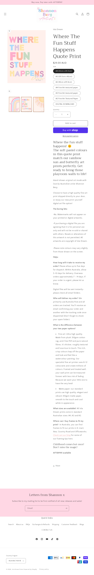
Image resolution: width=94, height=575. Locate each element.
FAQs (28, 524)
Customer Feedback (69, 524)
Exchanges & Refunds (41, 524)
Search (11, 524)
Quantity (56, 109)
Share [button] (58, 466)
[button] (5, 14)
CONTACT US (47, 530)
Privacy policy (44, 569)
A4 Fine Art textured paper (67, 88)
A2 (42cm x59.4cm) (64, 82)
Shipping (55, 524)
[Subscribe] (66, 508)
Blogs (82, 524)
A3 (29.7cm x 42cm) (64, 77)
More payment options (70, 136)
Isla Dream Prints (17, 569)
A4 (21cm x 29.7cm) (64, 71)
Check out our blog (62, 435)
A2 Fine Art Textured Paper (67, 99)
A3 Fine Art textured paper (67, 93)
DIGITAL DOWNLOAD (65, 104)
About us (19, 524)
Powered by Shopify (30, 569)
